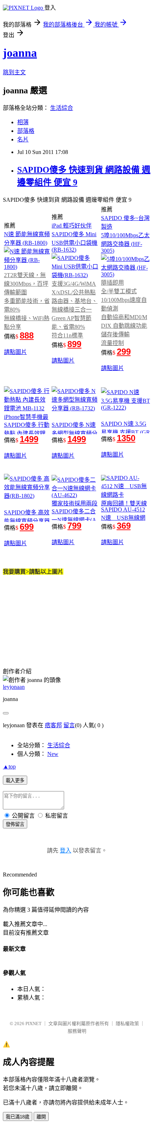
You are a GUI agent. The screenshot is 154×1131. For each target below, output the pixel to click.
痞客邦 (53, 725)
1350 (126, 438)
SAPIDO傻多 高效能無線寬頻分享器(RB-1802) (27, 520)
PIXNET (33, 1023)
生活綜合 (61, 108)
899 (74, 344)
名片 (23, 139)
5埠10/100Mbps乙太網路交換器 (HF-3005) (125, 243)
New (52, 754)
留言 (69, 725)
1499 (29, 439)
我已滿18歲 (17, 1117)
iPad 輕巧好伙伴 (72, 226)
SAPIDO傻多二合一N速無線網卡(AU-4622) (74, 519)
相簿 (23, 122)
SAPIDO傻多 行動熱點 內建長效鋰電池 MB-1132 (26, 433)
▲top (9, 766)
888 (27, 335)
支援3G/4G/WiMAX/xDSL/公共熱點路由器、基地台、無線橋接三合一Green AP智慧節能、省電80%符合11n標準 (74, 309)
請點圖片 (15, 352)
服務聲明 (77, 1031)
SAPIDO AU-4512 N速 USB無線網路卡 (123, 517)
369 (124, 526)
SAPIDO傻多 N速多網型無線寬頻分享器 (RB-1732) (74, 433)
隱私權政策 (127, 1023)
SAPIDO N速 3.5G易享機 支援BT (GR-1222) (125, 431)
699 (27, 527)
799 (74, 526)
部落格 (25, 131)
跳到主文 (14, 72)
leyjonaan (14, 687)
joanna (20, 52)
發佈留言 (15, 824)
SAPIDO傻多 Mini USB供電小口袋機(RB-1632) (74, 242)
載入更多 (15, 780)
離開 (41, 1117)
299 (124, 351)
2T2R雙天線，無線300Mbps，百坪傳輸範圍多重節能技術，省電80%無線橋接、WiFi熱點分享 (27, 301)
